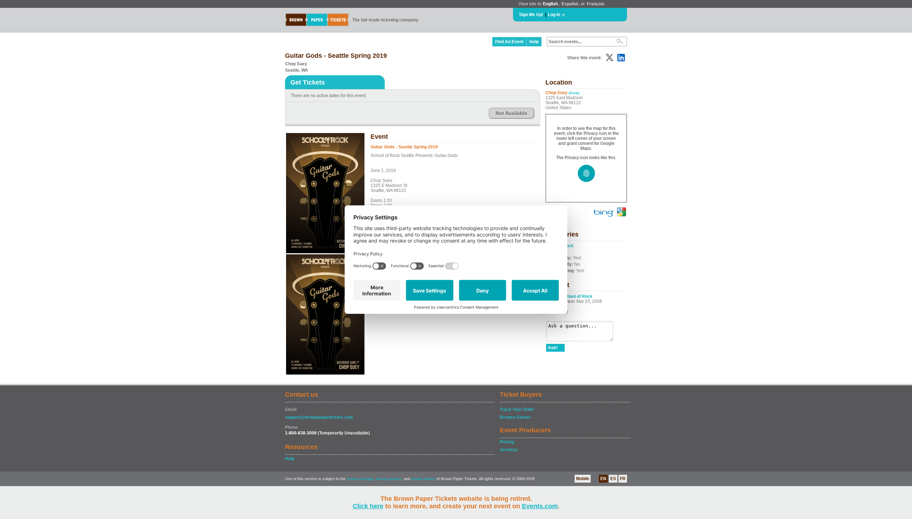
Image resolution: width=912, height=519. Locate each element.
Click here (368, 506)
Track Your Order (517, 409)
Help (534, 41)
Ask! (553, 347)
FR (623, 478)
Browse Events (515, 417)
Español (569, 3)
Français (596, 3)
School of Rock (577, 296)
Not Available (511, 113)
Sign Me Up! (531, 14)
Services (509, 449)
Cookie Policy (423, 479)
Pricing (507, 441)
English (550, 3)
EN (603, 478)
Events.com (540, 506)
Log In (554, 14)
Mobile (582, 478)
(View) (574, 93)
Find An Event (509, 41)
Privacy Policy (388, 479)
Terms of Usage (360, 479)
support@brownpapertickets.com (319, 417)
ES (613, 478)
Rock (568, 245)
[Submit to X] (609, 57)
